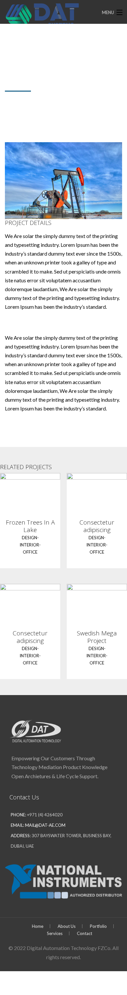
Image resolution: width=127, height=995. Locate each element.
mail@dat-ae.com (45, 825)
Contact (84, 933)
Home (37, 926)
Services (55, 933)
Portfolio (98, 926)
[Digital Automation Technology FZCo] (51, 15)
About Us (67, 926)
